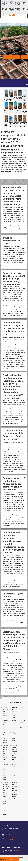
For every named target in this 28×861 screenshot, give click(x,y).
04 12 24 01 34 (9, 837)
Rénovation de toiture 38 (11, 9)
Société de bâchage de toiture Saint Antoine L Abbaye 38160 (14, 770)
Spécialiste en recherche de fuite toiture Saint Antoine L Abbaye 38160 (5, 772)
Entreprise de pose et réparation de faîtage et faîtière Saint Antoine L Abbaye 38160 (14, 753)
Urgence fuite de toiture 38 (11, 2)
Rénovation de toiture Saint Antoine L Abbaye (5, 711)
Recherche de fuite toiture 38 (17, 9)
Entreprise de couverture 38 (4, 3)
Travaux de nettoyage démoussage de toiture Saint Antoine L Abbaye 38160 (6, 789)
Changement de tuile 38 (4, 9)
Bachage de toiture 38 (24, 9)
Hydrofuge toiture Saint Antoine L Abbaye (22, 724)
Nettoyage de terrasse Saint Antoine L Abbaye (5, 737)
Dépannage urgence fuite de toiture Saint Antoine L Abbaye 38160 (6, 752)
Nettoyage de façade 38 (23, 2)
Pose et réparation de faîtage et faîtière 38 (17, 3)
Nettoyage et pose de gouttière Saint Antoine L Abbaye (5, 725)
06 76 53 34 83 (9, 840)
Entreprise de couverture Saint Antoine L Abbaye (14, 712)
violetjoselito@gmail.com (10, 835)
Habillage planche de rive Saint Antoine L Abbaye (14, 725)
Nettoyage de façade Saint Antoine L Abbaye (14, 736)
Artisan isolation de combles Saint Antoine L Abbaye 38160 (5, 808)
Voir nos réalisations (11, 57)
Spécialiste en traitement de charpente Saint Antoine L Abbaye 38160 (15, 790)
